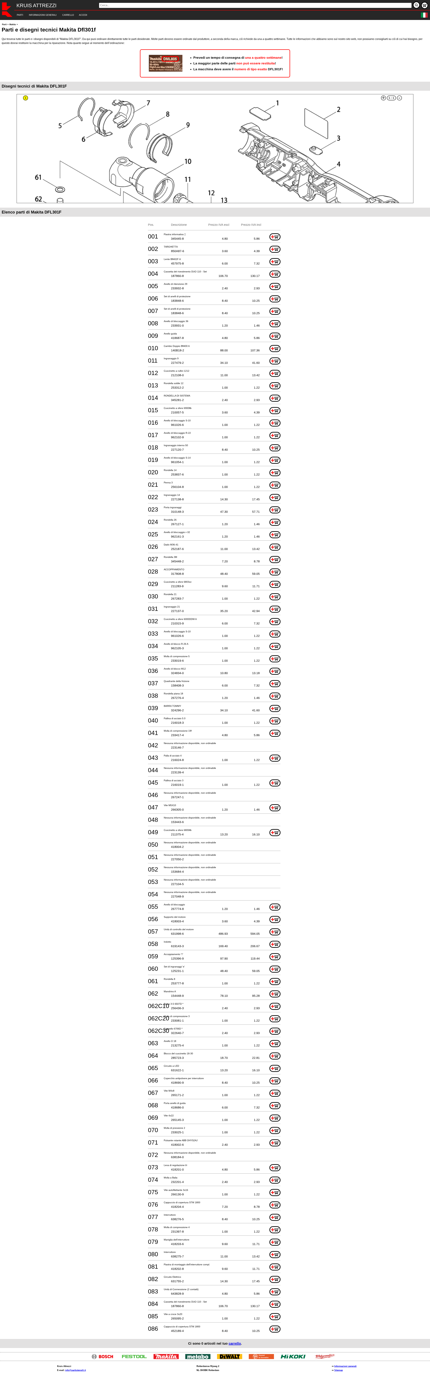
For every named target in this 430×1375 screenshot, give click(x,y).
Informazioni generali (345, 1366)
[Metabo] (199, 1358)
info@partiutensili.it (75, 1370)
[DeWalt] (230, 1358)
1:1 (391, 98)
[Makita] (167, 1358)
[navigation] (210, 15)
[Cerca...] (416, 5)
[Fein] (262, 1358)
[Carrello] (424, 5)
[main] (215, 685)
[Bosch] (103, 1358)
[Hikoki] (294, 1358)
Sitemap (338, 1370)
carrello (235, 1343)
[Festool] (135, 1358)
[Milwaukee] (326, 1358)
